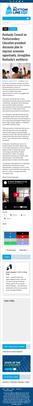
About (8, 389)
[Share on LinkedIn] (10, 236)
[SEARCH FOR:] (16, 22)
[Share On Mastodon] (22, 243)
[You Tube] (19, 1)
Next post (23, 250)
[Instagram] (16, 1)
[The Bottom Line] (16, 9)
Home (3, 389)
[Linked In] (22, 1)
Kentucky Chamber (8, 390)
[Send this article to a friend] (10, 240)
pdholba (8, 272)
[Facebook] (13, 1)
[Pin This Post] (22, 236)
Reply (8, 274)
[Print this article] (22, 240)
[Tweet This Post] (22, 233)
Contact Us (19, 389)
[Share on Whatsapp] (10, 243)
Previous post (11, 250)
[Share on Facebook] (10, 233)
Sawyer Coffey (13, 81)
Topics (12, 389)
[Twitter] (10, 1)
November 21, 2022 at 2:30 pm (19, 272)
